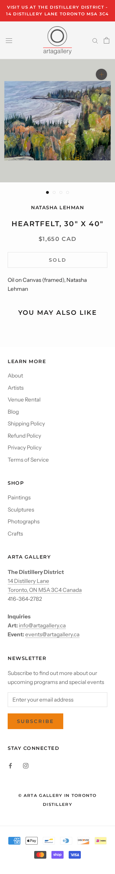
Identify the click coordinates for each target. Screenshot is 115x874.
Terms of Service (28, 460)
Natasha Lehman (57, 207)
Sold (57, 260)
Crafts (15, 533)
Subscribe (35, 721)
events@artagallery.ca (52, 634)
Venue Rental (24, 399)
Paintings (19, 497)
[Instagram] (25, 765)
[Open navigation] (9, 40)
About (15, 375)
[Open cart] (106, 40)
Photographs (24, 521)
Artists (16, 388)
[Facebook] (10, 765)
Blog (13, 412)
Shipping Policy (26, 423)
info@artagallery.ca (42, 625)
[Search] (95, 40)
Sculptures (21, 509)
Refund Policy (24, 436)
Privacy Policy (25, 447)
